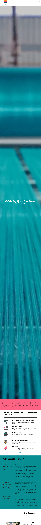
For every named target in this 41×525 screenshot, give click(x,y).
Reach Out (20, 452)
